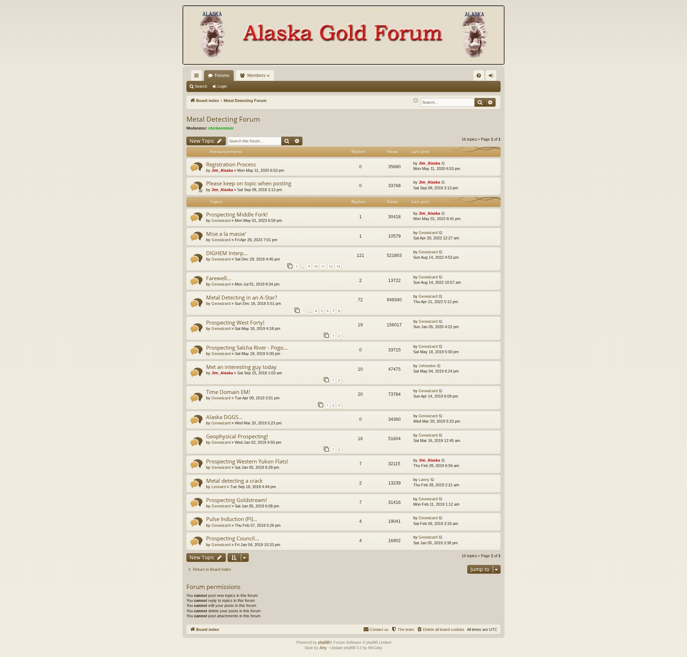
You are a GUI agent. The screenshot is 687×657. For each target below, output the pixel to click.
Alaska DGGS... (224, 416)
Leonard (218, 487)
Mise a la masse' (226, 233)
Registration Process (231, 164)
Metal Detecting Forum (223, 119)
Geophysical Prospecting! (237, 436)
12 (330, 266)
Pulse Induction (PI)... (231, 518)
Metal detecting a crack (234, 480)
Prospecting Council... (232, 538)
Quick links (198, 77)
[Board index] (343, 35)
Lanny (424, 479)
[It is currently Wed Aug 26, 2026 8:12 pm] (415, 101)
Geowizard (220, 220)
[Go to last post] (443, 163)
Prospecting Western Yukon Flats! (247, 461)
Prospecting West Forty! (235, 322)
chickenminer (221, 128)
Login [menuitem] (492, 77)
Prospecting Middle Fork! (237, 214)
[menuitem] (478, 75)
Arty (323, 648)
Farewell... (218, 278)
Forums (222, 75)
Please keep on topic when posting (248, 183)
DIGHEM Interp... (227, 253)
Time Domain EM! (228, 391)
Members (256, 75)
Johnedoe (427, 366)
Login (222, 86)
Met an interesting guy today (241, 366)
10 (315, 266)
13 (338, 266)
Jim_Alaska (222, 170)
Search (201, 86)
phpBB (324, 642)
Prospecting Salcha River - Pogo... (247, 347)
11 (323, 266)
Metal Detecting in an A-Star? (241, 297)
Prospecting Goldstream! (236, 499)
